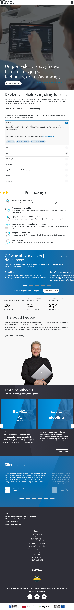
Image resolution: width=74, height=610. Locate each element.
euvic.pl (11, 141)
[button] (37, 123)
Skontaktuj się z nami (13, 83)
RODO (6, 513)
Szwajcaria (63, 588)
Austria (9, 588)
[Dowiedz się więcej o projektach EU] (14, 606)
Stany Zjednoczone (53, 588)
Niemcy (43, 588)
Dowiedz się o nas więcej (14, 335)
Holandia (37, 588)
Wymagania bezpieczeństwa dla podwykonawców (20, 516)
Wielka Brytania (40, 591)
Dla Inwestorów (9, 527)
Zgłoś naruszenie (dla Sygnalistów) (15, 519)
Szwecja (31, 591)
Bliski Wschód (17, 588)
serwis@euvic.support (48, 136)
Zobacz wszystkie (62, 451)
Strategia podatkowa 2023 (13, 524)
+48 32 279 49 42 (39, 141)
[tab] (9, 109)
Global (32, 588)
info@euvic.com (24, 141)
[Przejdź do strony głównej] (37, 569)
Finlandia (25, 588)
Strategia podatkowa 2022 (13, 521)
